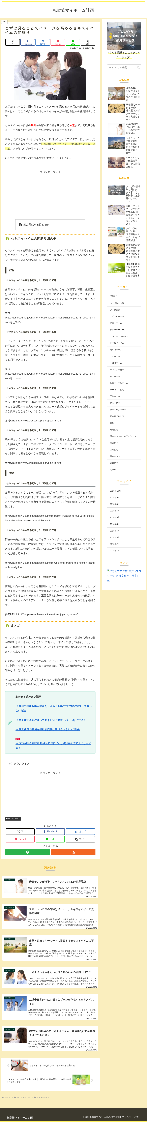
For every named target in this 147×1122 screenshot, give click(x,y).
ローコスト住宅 (117, 389)
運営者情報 (116, 1117)
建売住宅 (114, 429)
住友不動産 (115, 403)
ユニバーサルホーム (119, 383)
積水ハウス (115, 456)
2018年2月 (115, 544)
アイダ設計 (115, 310)
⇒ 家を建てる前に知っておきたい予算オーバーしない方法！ (51, 720)
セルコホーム (116, 349)
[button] (88, 42)
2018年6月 (115, 517)
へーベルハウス (117, 303)
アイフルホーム (117, 316)
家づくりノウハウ (118, 409)
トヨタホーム (116, 363)
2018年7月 (115, 511)
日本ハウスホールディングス (123, 436)
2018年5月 (115, 524)
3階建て (113, 296)
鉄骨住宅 (114, 463)
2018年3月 (115, 537)
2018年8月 (115, 504)
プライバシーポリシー (132, 1117)
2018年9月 (115, 497)
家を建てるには (117, 416)
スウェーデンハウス (119, 336)
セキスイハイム (14, 819)
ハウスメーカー (117, 370)
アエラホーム (116, 323)
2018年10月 (115, 491)
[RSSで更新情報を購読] (73, 852)
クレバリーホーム (118, 329)
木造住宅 (114, 443)
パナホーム (115, 376)
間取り (113, 469)
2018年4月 (115, 531)
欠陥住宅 (114, 449)
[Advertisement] (50, 194)
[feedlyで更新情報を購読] (27, 852)
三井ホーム (115, 396)
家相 (112, 423)
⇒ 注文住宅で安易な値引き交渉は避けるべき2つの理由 (48, 729)
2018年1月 (115, 551)
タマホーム (115, 356)
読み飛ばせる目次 (34, 224)
